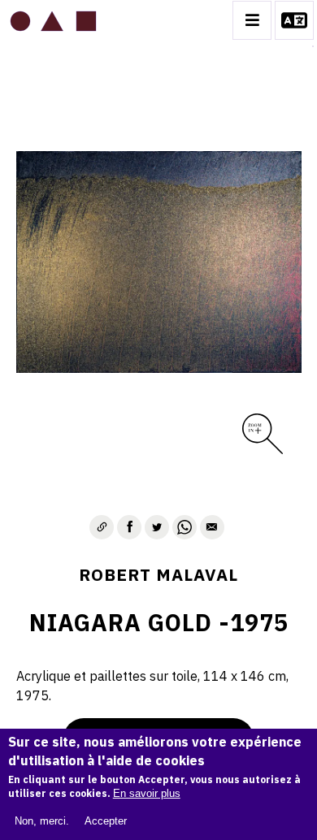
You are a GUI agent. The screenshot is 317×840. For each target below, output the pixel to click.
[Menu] (251, 20)
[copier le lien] (101, 527)
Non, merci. (42, 821)
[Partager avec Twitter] (157, 527)
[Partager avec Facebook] (129, 527)
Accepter (106, 821)
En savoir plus (146, 793)
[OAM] (53, 20)
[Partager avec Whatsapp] (184, 527)
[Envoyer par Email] (212, 527)
